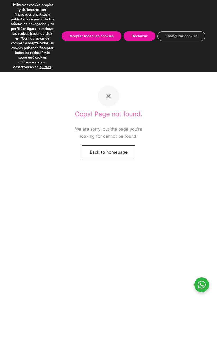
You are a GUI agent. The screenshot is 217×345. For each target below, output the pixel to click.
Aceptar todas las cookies (92, 35)
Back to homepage (109, 152)
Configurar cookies (181, 35)
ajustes (45, 67)
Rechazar (139, 35)
